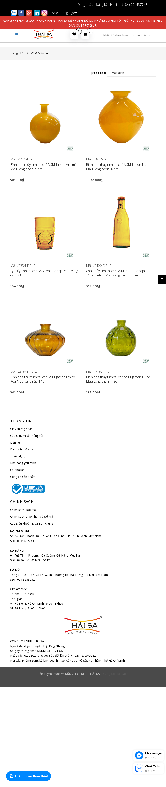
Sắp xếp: (100, 73)
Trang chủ (17, 53)
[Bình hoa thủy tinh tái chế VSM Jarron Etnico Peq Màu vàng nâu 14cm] (45, 328)
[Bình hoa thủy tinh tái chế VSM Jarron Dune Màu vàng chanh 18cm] (121, 328)
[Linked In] (37, 12)
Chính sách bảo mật (23, 510)
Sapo (125, 674)
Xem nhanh (45, 154)
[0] (85, 34)
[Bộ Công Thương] (83, 488)
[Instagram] (45, 12)
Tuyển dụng (18, 456)
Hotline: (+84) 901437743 (128, 4)
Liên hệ (15, 442)
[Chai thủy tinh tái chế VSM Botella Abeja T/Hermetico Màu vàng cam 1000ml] (121, 222)
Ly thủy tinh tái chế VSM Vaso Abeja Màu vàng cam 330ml (44, 273)
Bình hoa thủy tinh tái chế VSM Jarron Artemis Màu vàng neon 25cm (43, 166)
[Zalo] (14, 12)
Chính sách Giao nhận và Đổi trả (31, 516)
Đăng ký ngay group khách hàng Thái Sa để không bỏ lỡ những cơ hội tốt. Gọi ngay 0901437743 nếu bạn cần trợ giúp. (83, 23)
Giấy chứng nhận (21, 429)
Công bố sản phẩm (22, 477)
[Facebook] (21, 12)
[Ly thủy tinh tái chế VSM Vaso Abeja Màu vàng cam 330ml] (45, 222)
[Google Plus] (29, 12)
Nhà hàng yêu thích (23, 463)
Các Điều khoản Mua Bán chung (31, 523)
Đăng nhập (85, 4)
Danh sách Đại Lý (22, 449)
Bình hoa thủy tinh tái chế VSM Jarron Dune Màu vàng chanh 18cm (118, 379)
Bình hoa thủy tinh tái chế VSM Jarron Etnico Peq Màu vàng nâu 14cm (42, 379)
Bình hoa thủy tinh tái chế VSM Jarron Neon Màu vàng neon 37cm (118, 166)
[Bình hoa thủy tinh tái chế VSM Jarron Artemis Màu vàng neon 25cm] (45, 116)
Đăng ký (101, 4)
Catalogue (17, 470)
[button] (16, 34)
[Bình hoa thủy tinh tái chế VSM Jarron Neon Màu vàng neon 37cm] (121, 116)
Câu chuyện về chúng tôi (26, 436)
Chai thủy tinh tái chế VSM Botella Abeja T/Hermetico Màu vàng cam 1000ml (115, 273)
